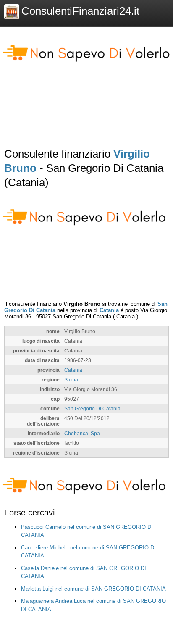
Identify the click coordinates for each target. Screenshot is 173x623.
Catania (109, 310)
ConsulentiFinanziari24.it (80, 11)
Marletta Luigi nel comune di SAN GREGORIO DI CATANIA (93, 589)
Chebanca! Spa (82, 433)
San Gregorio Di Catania (92, 408)
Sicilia (71, 379)
